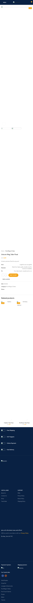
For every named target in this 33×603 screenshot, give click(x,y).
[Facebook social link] (6, 289)
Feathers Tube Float (8, 422)
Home (2, 251)
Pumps (3, 594)
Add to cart (13, 275)
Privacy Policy (21, 495)
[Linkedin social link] (11, 289)
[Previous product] (28, 251)
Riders (2, 597)
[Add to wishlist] (10, 419)
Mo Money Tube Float (24, 422)
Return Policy (21, 498)
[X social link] (8, 289)
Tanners (3, 600)
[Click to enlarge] (4, 123)
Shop (2, 498)
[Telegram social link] (13, 289)
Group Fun (3, 583)
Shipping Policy (21, 501)
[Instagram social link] (6, 576)
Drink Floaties (4, 580)
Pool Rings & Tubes (10, 251)
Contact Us (4, 495)
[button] (7, 419)
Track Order (4, 501)
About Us (3, 493)
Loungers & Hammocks (7, 586)
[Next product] (31, 251)
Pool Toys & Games (6, 591)
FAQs (19, 493)
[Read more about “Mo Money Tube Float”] (23, 419)
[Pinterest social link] (9, 289)
